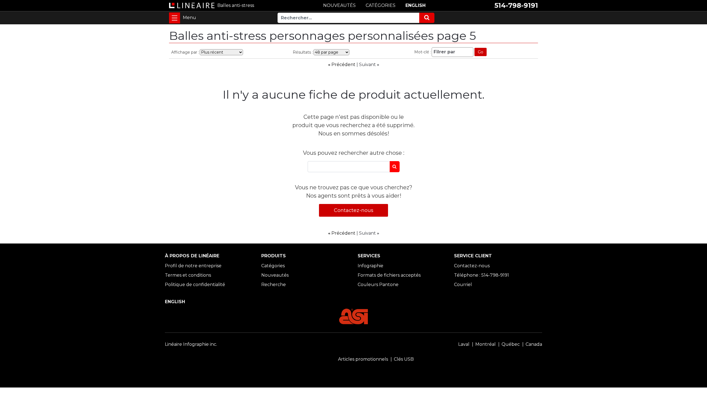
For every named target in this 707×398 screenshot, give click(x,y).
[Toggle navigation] (174, 17)
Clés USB (404, 359)
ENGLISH (415, 5)
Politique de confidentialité (195, 284)
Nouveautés (275, 275)
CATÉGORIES (380, 5)
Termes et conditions (188, 275)
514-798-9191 (516, 5)
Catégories (273, 265)
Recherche (273, 284)
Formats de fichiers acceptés (389, 275)
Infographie (370, 265)
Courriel (463, 284)
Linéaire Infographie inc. (191, 344)
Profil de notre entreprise (193, 265)
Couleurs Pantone (378, 284)
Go (480, 51)
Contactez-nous (353, 210)
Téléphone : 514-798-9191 (481, 275)
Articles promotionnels (363, 359)
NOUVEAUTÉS (339, 5)
